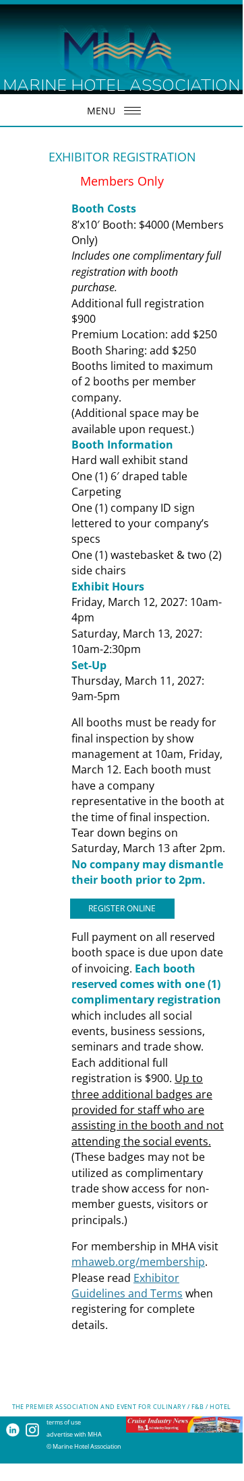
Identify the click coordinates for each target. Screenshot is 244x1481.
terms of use (64, 1422)
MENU (101, 110)
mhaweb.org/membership (138, 1261)
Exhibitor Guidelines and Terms (127, 1285)
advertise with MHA (74, 1434)
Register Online (122, 908)
